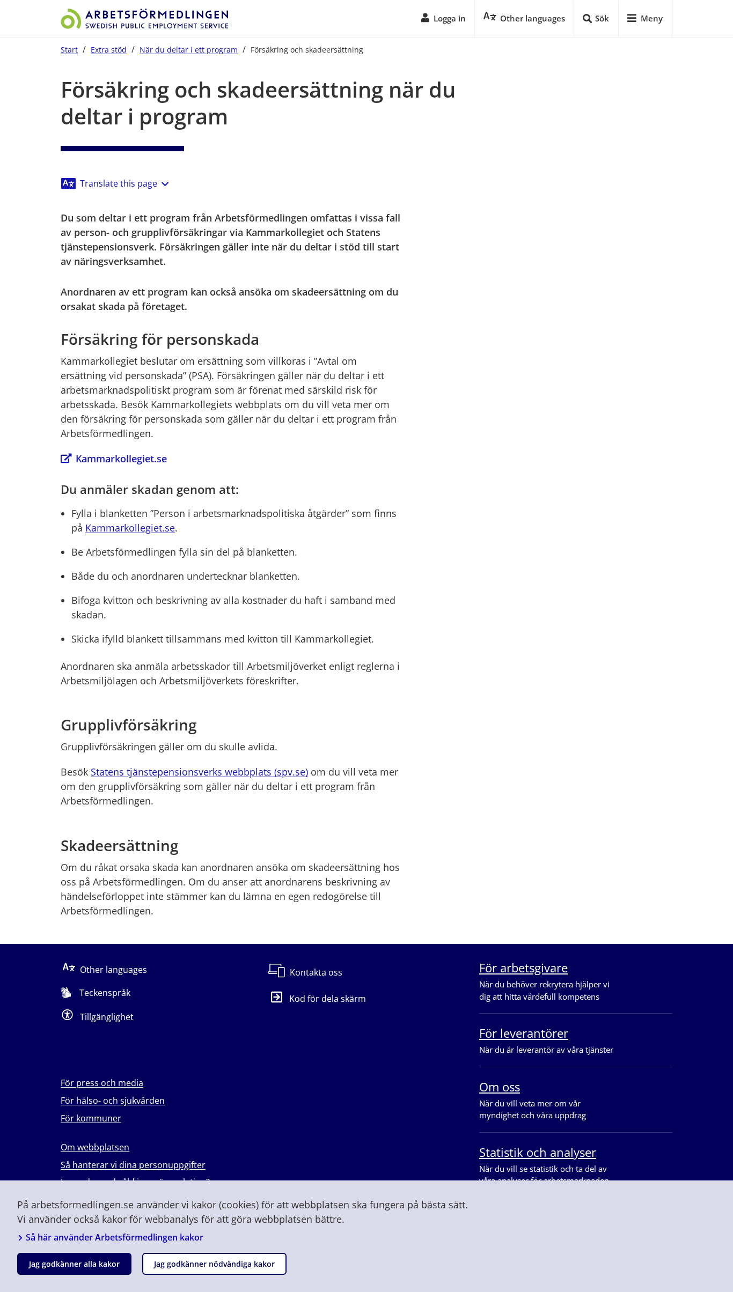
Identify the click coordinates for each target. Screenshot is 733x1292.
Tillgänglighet (107, 1017)
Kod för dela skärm (327, 999)
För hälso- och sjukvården (113, 1100)
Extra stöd (109, 50)
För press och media (102, 1083)
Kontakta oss (316, 972)
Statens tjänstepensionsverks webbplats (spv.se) (199, 771)
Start (69, 50)
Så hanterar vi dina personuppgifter (133, 1165)
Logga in (450, 18)
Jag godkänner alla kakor (74, 1264)
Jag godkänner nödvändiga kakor (214, 1264)
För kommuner (91, 1118)
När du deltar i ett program (189, 50)
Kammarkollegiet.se (121, 458)
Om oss (499, 1087)
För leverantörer (523, 1033)
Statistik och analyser (537, 1152)
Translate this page (118, 183)
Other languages (113, 970)
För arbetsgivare (523, 967)
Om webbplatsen (95, 1147)
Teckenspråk (104, 993)
